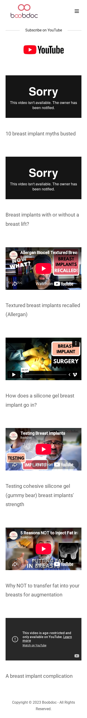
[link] (24, 11)
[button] (76, 11)
